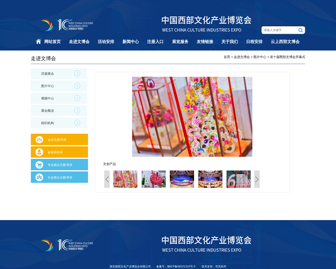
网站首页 (52, 41)
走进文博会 (79, 41)
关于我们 (229, 41)
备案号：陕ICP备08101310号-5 (176, 266)
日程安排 (254, 41)
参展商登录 (55, 152)
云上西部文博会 (285, 41)
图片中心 (47, 86)
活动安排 (106, 41)
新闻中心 (131, 41)
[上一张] (146, 117)
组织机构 (47, 123)
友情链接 (205, 41)
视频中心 (47, 98)
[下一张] (238, 117)
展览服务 (180, 41)
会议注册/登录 (57, 139)
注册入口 (155, 41)
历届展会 (47, 73)
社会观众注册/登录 (60, 177)
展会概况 (47, 110)
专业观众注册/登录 (60, 165)
